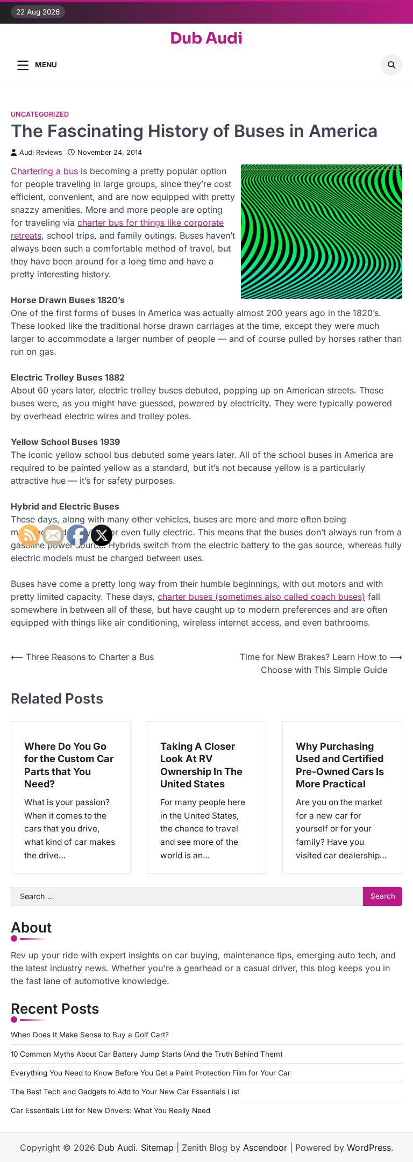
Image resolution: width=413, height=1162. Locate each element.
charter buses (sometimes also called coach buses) (261, 596)
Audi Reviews (40, 152)
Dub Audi (206, 38)
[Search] (391, 65)
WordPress (369, 1147)
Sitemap (157, 1147)
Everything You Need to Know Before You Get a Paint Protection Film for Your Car (150, 1072)
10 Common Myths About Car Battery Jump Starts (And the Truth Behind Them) (147, 1054)
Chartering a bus (44, 171)
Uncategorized (40, 114)
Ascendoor (265, 1147)
